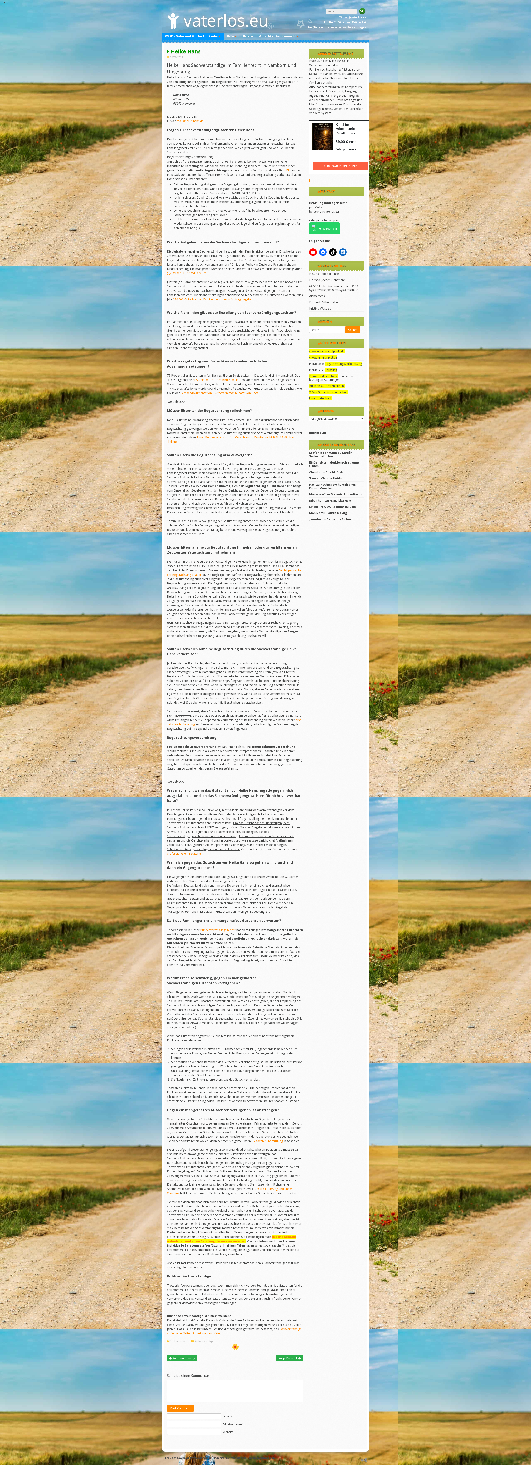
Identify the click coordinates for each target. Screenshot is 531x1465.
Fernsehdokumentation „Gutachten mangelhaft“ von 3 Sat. (219, 393)
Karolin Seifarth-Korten (330, 454)
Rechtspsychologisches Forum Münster (332, 486)
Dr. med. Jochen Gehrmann (327, 280)
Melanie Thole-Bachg (347, 494)
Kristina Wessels (320, 308)
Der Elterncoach (178, 1341)
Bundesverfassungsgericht (218, 930)
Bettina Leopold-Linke (324, 274)
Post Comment (180, 1408)
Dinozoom (268, 1458)
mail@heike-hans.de (190, 121)
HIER (286, 170)
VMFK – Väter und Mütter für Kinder (191, 36)
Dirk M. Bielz (334, 472)
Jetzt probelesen (347, 149)
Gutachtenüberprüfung (268, 1141)
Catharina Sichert (339, 519)
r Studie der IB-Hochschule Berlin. (216, 380)
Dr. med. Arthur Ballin (323, 302)
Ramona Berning (183, 1358)
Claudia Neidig (332, 478)
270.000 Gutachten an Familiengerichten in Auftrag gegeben (213, 299)
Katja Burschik (288, 1358)
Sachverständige (204, 1341)
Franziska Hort (340, 501)
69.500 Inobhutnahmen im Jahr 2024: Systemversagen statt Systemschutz (334, 288)
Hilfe (230, 36)
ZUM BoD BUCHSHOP (340, 166)
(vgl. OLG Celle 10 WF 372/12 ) (187, 273)
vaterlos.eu (226, 20)
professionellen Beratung (184, 853)
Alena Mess (317, 296)
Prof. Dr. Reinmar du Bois (337, 507)
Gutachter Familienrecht (277, 36)
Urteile (248, 36)
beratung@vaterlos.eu (324, 211)
